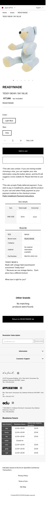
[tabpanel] (23, 49)
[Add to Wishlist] (23, 160)
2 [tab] (17, 80)
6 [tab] (32, 80)
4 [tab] (25, 80)
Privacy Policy (23, 476)
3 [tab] (21, 80)
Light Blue (9, 121)
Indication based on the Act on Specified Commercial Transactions (21, 469)
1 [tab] (13, 80)
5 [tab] (28, 80)
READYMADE (23, 13)
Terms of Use (23, 481)
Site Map (23, 487)
